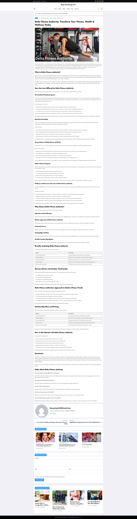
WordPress (67, 517)
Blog (72, 9)
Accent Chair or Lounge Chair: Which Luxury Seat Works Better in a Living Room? (41, 504)
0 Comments (61, 18)
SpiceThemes (80, 517)
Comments (37, 458)
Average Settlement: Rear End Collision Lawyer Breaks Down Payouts (94, 502)
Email (70, 469)
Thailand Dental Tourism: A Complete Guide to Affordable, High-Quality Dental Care (76, 503)
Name (36, 469)
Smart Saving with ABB (87, 444)
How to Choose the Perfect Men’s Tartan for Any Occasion (59, 508)
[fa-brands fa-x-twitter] (97, 1)
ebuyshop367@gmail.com (45, 18)
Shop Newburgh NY (68, 4)
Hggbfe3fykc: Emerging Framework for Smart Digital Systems (85, 422)
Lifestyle (68, 9)
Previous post (64, 420)
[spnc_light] (102, 9)
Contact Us (76, 9)
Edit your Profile (69, 410)
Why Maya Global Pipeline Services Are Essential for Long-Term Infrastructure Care (67, 445)
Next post (71, 420)
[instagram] (101, 1)
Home (55, 9)
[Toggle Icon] (34, 9)
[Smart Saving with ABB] (91, 437)
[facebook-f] (95, 1)
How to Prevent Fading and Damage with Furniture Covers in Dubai (52, 423)
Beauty (64, 9)
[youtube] (102, 1)
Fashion (59, 9)
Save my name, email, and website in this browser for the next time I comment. (50, 476)
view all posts (53, 413)
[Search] (98, 9)
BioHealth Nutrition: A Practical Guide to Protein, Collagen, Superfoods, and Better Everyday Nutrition (44, 445)
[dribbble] (99, 1)
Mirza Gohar (39, 443)
